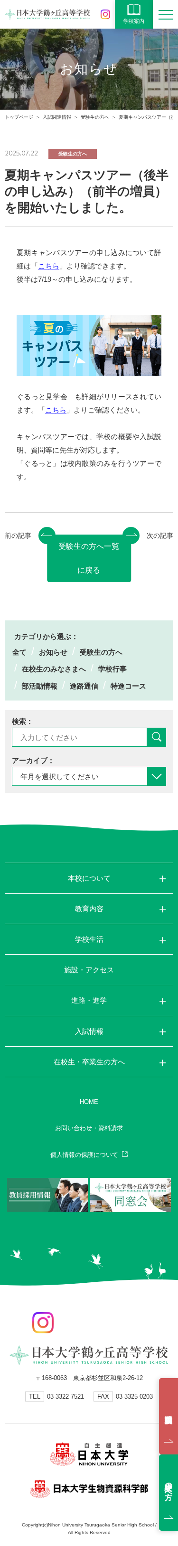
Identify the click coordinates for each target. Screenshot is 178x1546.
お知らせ (53, 652)
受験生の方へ (95, 117)
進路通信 (84, 686)
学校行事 (112, 669)
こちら (48, 266)
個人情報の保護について (84, 1154)
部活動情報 (39, 686)
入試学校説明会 (168, 1416)
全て (19, 652)
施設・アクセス (89, 970)
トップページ (19, 117)
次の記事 (160, 535)
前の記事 (18, 535)
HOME (89, 1101)
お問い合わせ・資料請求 (89, 1128)
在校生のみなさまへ (54, 669)
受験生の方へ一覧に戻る (88, 558)
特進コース (128, 686)
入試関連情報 (57, 117)
